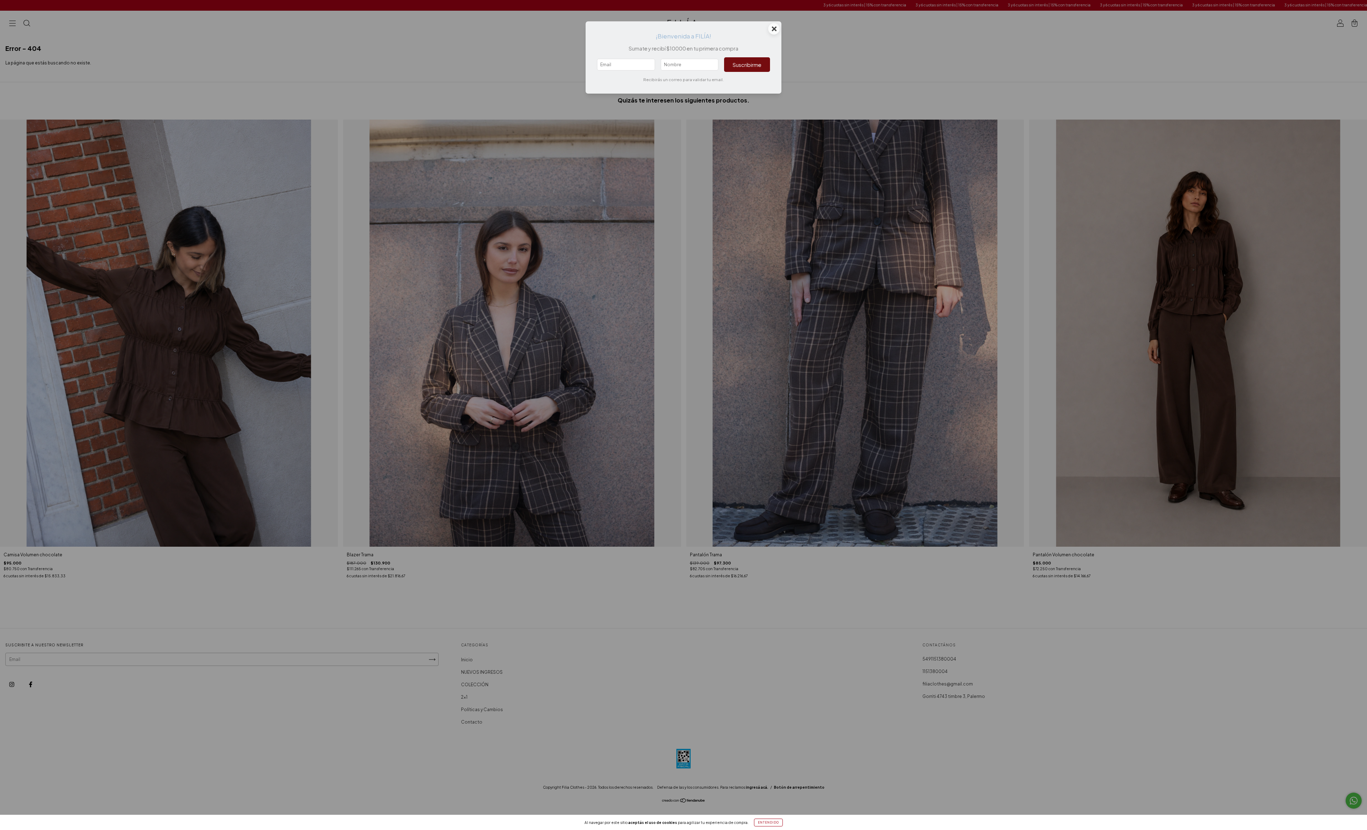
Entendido (768, 822)
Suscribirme (747, 65)
